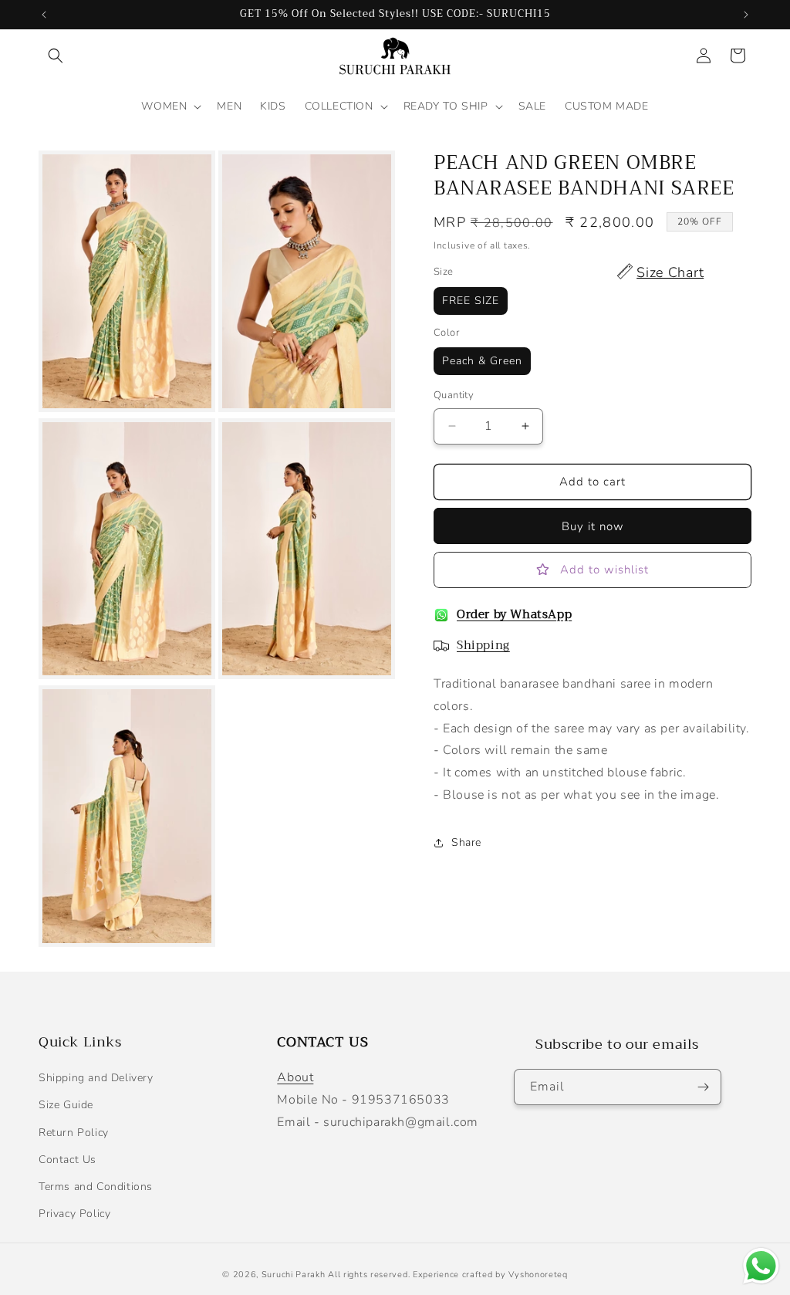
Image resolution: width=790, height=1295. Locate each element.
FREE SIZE (470, 300)
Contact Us (67, 1159)
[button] (56, 56)
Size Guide (66, 1104)
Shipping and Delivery (96, 1077)
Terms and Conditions (96, 1186)
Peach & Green (482, 360)
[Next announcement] (746, 14)
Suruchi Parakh (294, 1274)
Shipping (483, 645)
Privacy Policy (74, 1213)
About (295, 1077)
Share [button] (466, 842)
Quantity (454, 395)
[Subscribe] (704, 1087)
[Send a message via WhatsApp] (761, 1266)
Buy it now (593, 526)
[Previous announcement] (44, 14)
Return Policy (74, 1132)
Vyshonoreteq (537, 1274)
